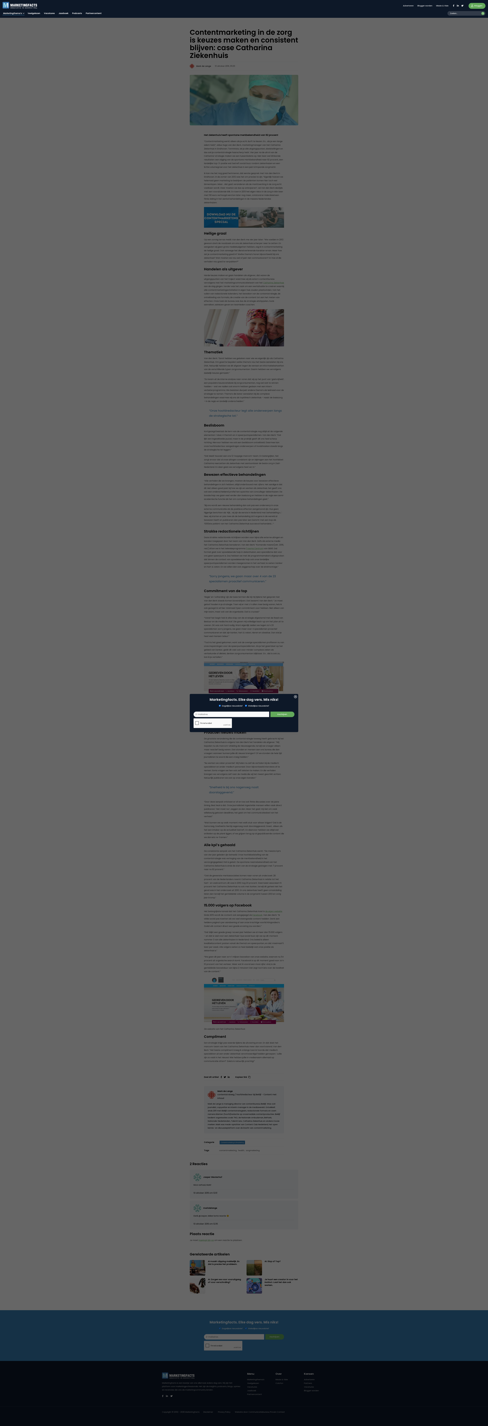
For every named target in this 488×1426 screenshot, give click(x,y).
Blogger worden (424, 5)
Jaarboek (63, 13)
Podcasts (77, 13)
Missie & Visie (442, 5)
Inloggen (478, 5)
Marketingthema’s (12, 13)
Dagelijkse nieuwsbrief (232, 706)
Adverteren (408, 5)
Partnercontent (94, 13)
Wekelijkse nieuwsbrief (258, 706)
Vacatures (49, 13)
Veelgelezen (34, 13)
